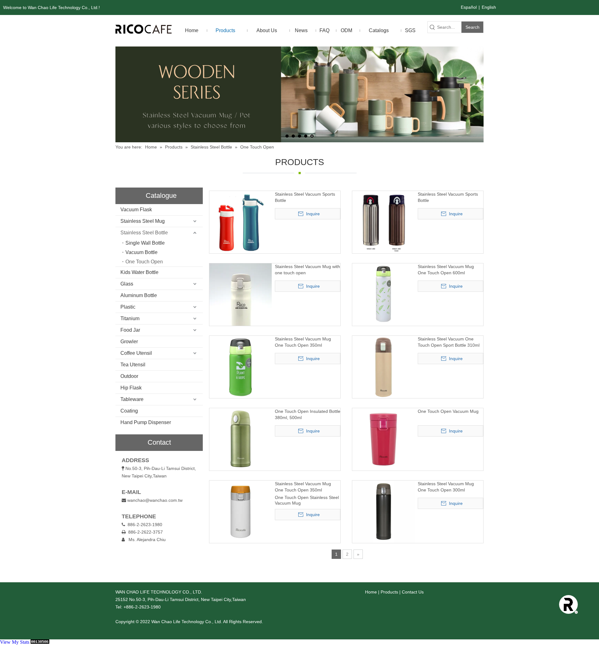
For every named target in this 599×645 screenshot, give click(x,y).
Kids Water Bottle (139, 272)
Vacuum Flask (136, 209)
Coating (129, 410)
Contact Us (413, 591)
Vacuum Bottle (141, 252)
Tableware (132, 399)
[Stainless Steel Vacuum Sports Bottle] (240, 221)
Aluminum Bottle (138, 295)
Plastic (127, 307)
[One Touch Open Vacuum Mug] (383, 439)
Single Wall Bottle (145, 243)
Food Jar (130, 330)
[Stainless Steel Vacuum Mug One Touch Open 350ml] (240, 366)
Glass (126, 283)
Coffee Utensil (136, 353)
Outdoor (129, 376)
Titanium (129, 318)
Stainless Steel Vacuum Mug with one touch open (307, 269)
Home (371, 591)
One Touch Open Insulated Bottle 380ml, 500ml (307, 414)
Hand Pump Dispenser (145, 422)
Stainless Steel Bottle (144, 232)
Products (389, 591)
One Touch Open (144, 261)
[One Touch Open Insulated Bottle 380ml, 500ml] (240, 439)
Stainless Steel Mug (142, 221)
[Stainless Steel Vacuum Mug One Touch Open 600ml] (383, 294)
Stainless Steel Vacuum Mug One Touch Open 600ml (446, 269)
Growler (129, 341)
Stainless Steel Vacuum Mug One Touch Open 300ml (446, 486)
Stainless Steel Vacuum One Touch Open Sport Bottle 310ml (449, 342)
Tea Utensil (132, 364)
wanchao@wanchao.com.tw (155, 500)
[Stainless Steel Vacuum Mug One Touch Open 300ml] (383, 511)
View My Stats (14, 642)
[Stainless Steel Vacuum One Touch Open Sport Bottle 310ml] (383, 366)
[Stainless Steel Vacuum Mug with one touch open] (240, 304)
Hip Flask (131, 387)
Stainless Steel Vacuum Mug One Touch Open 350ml (303, 342)
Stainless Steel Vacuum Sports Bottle (305, 197)
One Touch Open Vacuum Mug (448, 411)
